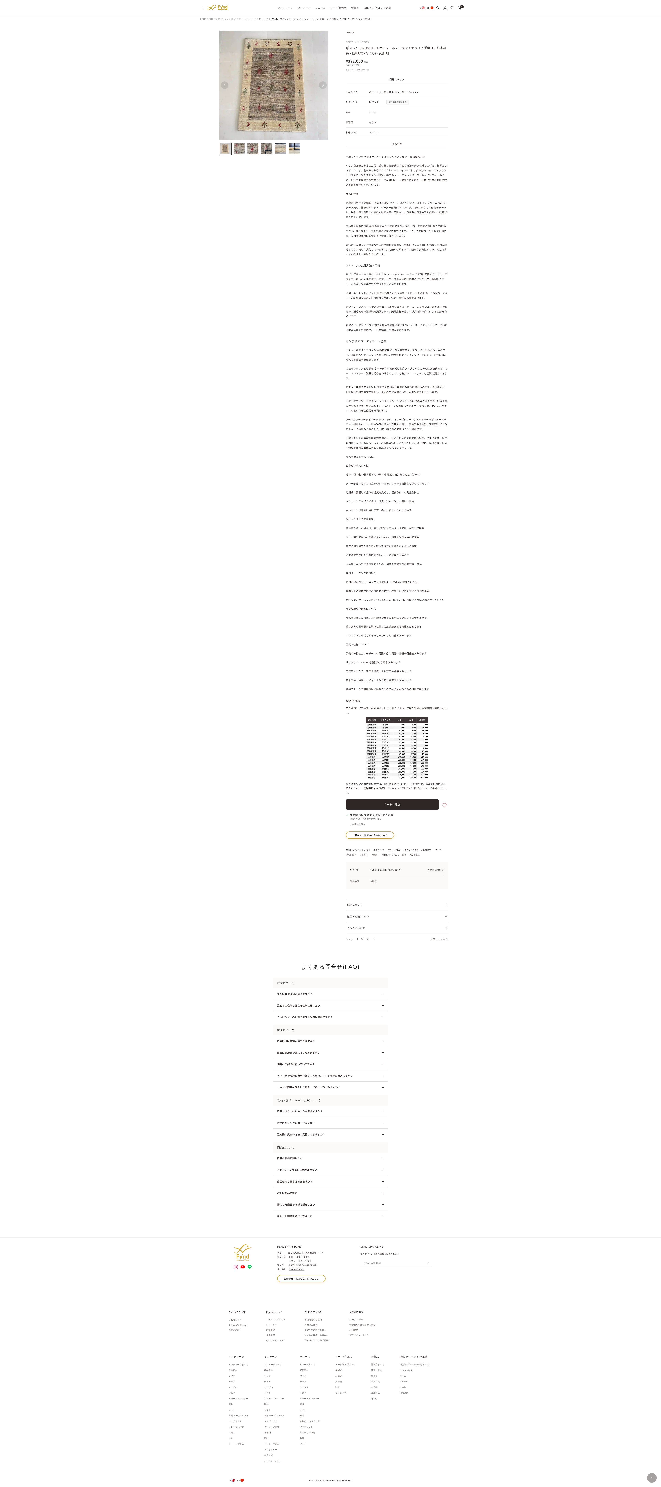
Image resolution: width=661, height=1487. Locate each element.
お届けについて (435, 869)
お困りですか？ (439, 939)
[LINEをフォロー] (250, 1267)
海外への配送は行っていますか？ (296, 1064)
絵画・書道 (376, 1370)
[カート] (459, 7)
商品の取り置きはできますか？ (295, 1181)
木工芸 (374, 1387)
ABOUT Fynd (356, 1319)
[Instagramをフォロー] (236, 1267)
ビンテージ (304, 7)
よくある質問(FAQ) (238, 1324)
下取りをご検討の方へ (315, 1329)
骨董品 (355, 7)
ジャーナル (271, 1324)
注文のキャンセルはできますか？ (296, 1123)
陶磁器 (374, 1376)
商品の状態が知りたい (289, 1158)
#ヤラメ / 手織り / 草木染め (418, 850)
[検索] (437, 7)
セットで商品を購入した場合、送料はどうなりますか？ (308, 1087)
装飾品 (338, 1376)
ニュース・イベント (276, 1319)
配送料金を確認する (398, 102)
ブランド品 (340, 1393)
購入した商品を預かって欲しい (294, 1216)
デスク (232, 1393)
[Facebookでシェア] (357, 939)
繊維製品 (375, 1393)
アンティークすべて (238, 1364)
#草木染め (415, 855)
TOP (203, 19)
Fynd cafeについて (275, 1340)
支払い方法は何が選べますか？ (295, 994)
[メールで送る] (373, 939)
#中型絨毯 (351, 855)
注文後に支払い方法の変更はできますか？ (301, 1134)
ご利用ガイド (235, 1319)
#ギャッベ (379, 850)
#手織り (364, 855)
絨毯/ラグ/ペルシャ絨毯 (377, 7)
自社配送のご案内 (313, 1319)
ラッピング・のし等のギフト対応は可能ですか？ (305, 1017)
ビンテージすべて (273, 1364)
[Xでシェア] (367, 939)
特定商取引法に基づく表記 (362, 1324)
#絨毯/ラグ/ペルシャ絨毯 (358, 850)
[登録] (428, 1263)
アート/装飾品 (338, 7)
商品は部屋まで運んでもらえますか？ (298, 1052)
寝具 (231, 1404)
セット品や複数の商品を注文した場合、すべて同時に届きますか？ (315, 1075)
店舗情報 (270, 1329)
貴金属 (338, 1381)
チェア (232, 1381)
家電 (302, 1415)
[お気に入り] (452, 7)
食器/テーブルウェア (239, 1415)
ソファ (232, 1376)
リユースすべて (307, 1364)
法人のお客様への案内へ (316, 1335)
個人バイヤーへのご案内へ (317, 1340)
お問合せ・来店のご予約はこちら (369, 835)
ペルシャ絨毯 (406, 1370)
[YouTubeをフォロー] (243, 1267)
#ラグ (438, 850)
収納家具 (233, 1370)
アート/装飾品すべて (345, 1364)
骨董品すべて (377, 1364)
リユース (320, 7)
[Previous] (224, 85)
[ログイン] (445, 7)
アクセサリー (270, 1449)
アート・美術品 (236, 1444)
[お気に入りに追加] (444, 805)
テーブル (233, 1387)
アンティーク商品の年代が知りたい (297, 1170)
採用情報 (270, 1335)
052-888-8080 (296, 1269)
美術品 (338, 1370)
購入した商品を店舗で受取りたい (296, 1204)
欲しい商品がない (287, 1193)
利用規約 (353, 1329)
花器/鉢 (232, 1432)
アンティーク (285, 7)
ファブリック (235, 1421)
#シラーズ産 (394, 850)
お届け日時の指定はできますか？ (296, 1041)
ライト (232, 1410)
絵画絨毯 (404, 1393)
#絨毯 (375, 855)
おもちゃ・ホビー (273, 1461)
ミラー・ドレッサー (238, 1398)
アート (303, 1444)
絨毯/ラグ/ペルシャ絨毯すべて (414, 1364)
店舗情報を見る (357, 824)
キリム (403, 1376)
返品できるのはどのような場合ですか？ (300, 1111)
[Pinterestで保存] (362, 939)
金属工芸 (375, 1381)
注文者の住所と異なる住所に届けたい (298, 1005)
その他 (374, 1398)
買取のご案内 (311, 1324)
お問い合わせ (235, 1329)
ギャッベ (244, 19)
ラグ (253, 19)
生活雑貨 (268, 1455)
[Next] (323, 85)
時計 (231, 1438)
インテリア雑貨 (236, 1427)
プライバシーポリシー (360, 1335)
